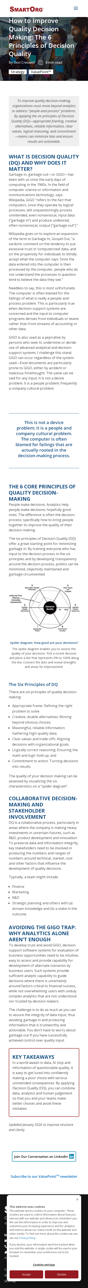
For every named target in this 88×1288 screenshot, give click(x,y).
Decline (61, 1274)
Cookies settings (44, 1265)
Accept (26, 1274)
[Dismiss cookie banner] (77, 1200)
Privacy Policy (27, 1238)
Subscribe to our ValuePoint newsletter (44, 1176)
